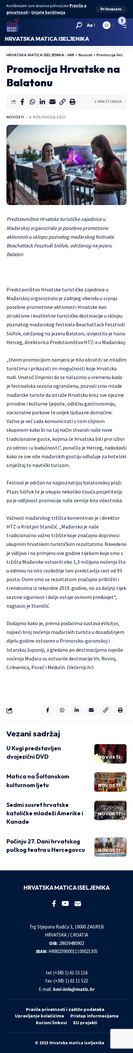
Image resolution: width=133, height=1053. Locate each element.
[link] (122, 20)
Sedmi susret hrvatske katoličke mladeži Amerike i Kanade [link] (44, 813)
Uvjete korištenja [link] (48, 12)
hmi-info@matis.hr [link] (73, 989)
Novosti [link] (15, 117)
